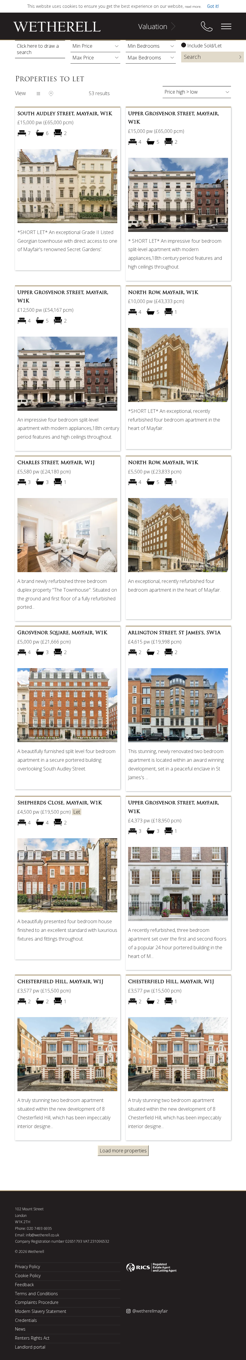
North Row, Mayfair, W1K (163, 292)
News (20, 1329)
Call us (207, 26)
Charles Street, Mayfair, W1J (56, 463)
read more (192, 6)
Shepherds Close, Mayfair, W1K (59, 803)
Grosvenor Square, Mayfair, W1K (62, 633)
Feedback (24, 1284)
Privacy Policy (27, 1266)
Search (192, 56)
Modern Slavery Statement (40, 1311)
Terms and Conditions (36, 1293)
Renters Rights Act (32, 1338)
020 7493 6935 (39, 1228)
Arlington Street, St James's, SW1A (174, 633)
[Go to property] (67, 188)
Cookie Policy (27, 1275)
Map (51, 93)
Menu (225, 26)
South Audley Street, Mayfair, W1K (64, 114)
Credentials (26, 1320)
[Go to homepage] (49, 29)
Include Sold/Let (204, 45)
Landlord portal (30, 1347)
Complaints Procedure (36, 1302)
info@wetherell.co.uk (42, 1235)
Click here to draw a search (38, 49)
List (38, 93)
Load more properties (123, 1150)
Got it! (213, 6)
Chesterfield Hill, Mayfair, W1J (60, 982)
